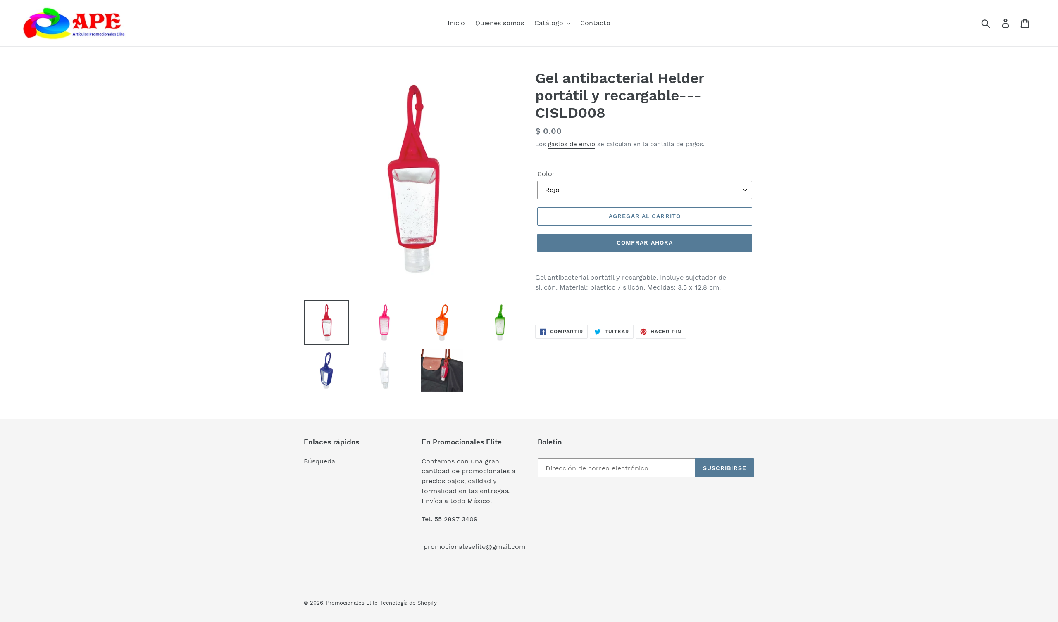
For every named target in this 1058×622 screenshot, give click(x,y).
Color (546, 174)
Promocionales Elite (352, 603)
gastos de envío (571, 144)
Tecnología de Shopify (408, 603)
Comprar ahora (645, 242)
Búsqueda (319, 461)
